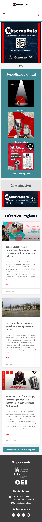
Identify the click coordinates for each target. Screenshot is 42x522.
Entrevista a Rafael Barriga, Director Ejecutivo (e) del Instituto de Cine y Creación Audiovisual (20, 401)
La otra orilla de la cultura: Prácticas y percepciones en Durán (20, 326)
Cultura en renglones (21, 174)
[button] (4, 13)
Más (7, 285)
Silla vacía (21, 110)
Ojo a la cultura (21, 142)
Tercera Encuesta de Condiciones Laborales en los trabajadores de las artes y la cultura (21, 251)
